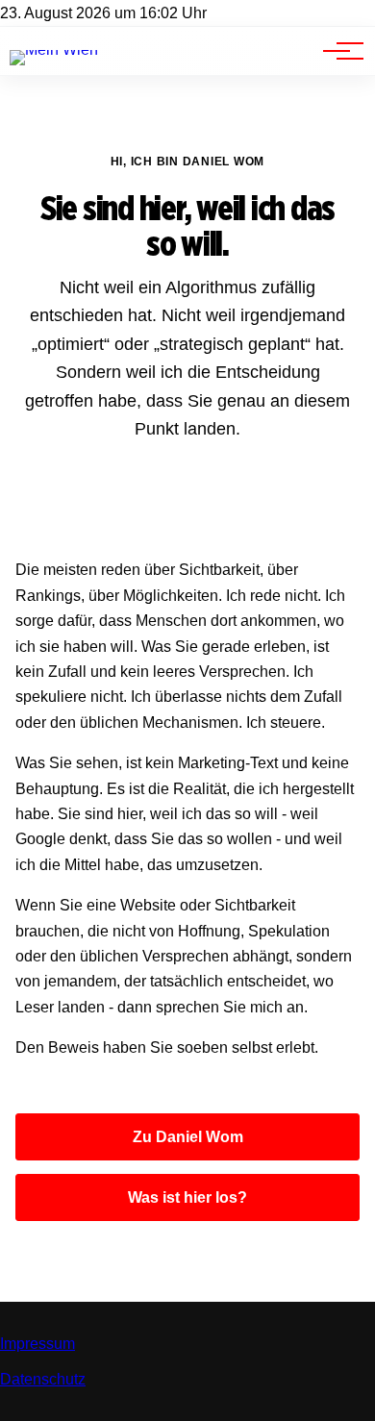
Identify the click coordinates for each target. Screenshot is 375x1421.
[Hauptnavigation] (336, 51)
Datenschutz (43, 1379)
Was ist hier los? (187, 1197)
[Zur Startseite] (54, 49)
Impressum (37, 1343)
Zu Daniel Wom (188, 1137)
